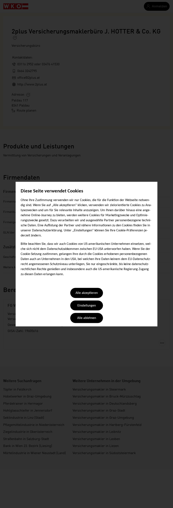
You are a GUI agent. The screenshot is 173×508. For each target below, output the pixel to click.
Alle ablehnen (86, 318)
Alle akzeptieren (87, 293)
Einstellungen (86, 305)
